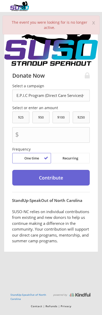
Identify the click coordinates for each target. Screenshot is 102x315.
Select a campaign (28, 86)
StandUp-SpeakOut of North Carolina (28, 297)
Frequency (21, 149)
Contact (36, 306)
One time (31, 158)
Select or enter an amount (35, 108)
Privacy (66, 306)
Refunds (52, 306)
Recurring (70, 158)
